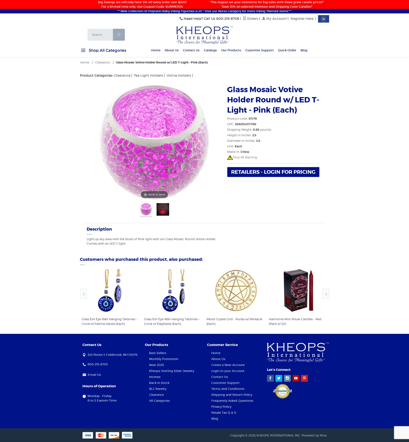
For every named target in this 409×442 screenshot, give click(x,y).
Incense (154, 377)
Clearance (122, 75)
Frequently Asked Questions (232, 401)
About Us (172, 50)
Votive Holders (179, 75)
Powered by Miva (314, 435)
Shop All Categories (107, 50)
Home (155, 50)
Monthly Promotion (163, 359)
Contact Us (191, 50)
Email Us (94, 375)
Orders (252, 18)
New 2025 (156, 365)
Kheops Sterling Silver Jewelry (171, 371)
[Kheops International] (204, 35)
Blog (304, 50)
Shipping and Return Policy (231, 395)
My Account (276, 18)
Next (325, 294)
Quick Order (287, 50)
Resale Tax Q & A (223, 413)
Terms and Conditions (227, 389)
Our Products (231, 50)
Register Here (302, 18)
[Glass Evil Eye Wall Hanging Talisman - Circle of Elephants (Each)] (173, 290)
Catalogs (210, 50)
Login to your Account (227, 371)
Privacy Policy (221, 407)
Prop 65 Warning (245, 157)
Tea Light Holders (148, 75)
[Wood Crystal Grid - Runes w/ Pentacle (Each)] (235, 290)
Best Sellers (157, 353)
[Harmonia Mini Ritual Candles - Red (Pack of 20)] (298, 290)
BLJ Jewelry (157, 389)
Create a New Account (228, 365)
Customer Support (259, 50)
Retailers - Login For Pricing (273, 172)
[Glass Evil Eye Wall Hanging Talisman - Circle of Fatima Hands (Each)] (111, 290)
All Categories (159, 401)
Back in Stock (159, 383)
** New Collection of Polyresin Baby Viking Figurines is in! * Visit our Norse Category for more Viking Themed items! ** (204, 11)
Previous (83, 294)
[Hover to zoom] (154, 142)
